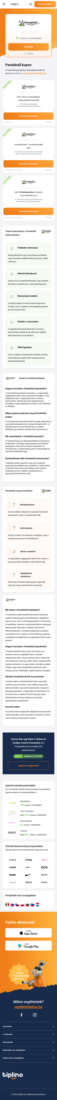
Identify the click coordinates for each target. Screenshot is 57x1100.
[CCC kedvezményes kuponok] (44, 867)
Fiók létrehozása (45, 4)
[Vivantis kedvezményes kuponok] (28, 882)
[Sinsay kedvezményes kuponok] (28, 860)
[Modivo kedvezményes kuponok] (44, 875)
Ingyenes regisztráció (28, 765)
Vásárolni (28, 47)
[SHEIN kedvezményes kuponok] (12, 860)
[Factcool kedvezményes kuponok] (12, 882)
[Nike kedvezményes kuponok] (28, 875)
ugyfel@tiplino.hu (28, 1007)
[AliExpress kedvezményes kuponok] (44, 860)
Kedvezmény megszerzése (28, 116)
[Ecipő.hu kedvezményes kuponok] (28, 867)
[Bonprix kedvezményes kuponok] (44, 882)
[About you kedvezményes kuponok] (12, 867)
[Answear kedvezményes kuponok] (12, 875)
